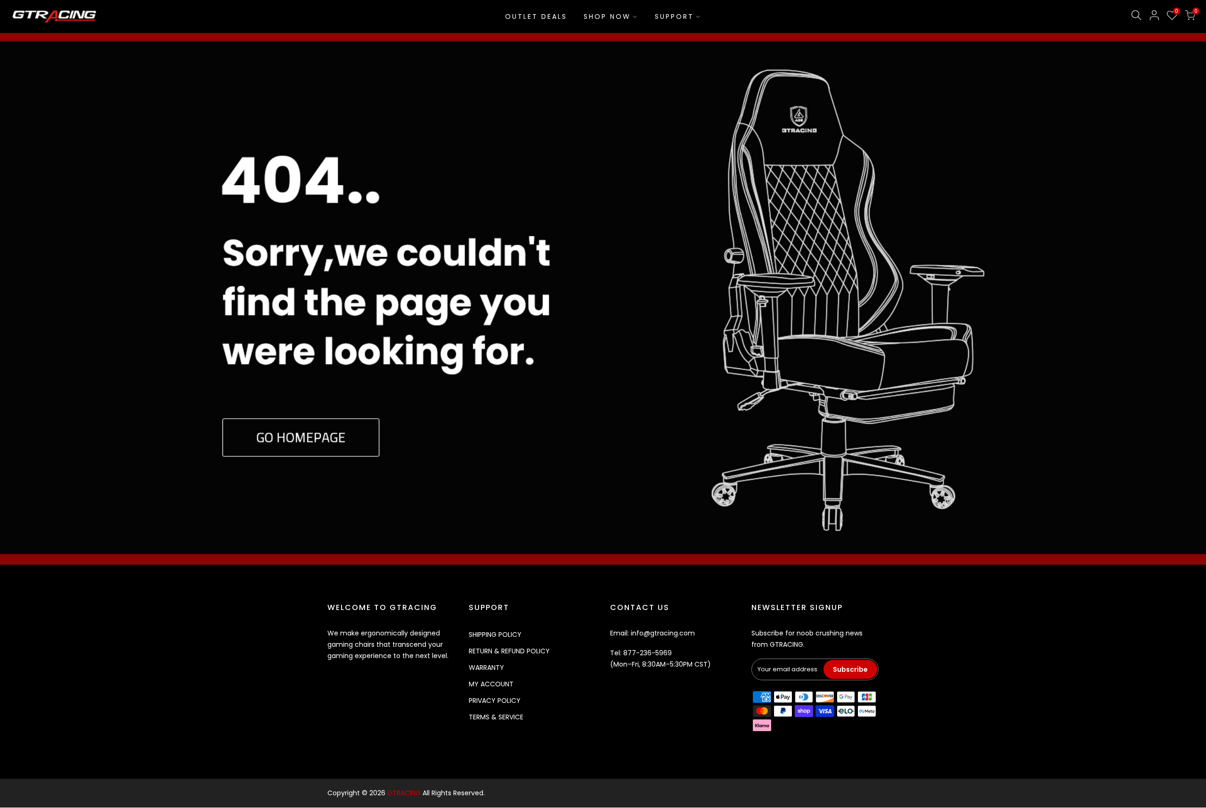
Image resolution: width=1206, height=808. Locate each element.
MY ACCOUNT (491, 684)
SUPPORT (674, 16)
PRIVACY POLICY (495, 700)
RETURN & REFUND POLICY (509, 651)
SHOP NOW (607, 16)
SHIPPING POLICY (495, 634)
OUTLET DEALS (536, 16)
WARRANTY (486, 667)
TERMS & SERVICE (496, 717)
